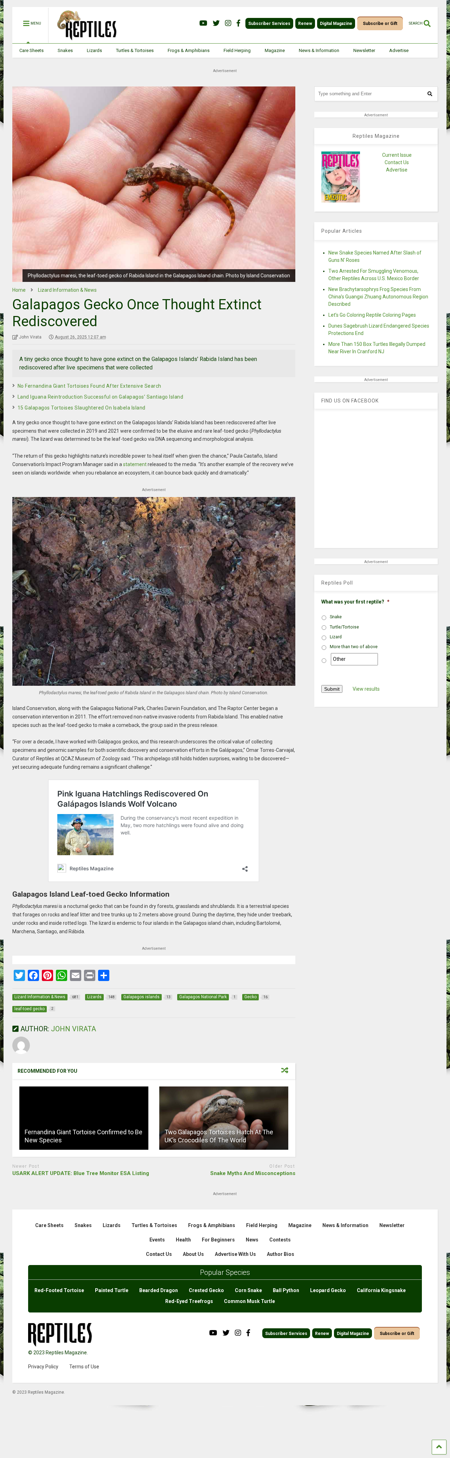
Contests (280, 1240)
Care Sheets (31, 50)
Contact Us (397, 162)
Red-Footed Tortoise (59, 1290)
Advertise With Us (235, 1254)
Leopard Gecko (328, 1290)
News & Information (319, 50)
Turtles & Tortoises (135, 50)
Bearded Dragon (158, 1290)
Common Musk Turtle (249, 1301)
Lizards (94, 50)
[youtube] (203, 23)
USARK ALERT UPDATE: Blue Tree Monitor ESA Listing (80, 1173)
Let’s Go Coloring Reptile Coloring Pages (372, 315)
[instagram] (228, 23)
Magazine (275, 50)
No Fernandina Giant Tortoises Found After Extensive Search (89, 386)
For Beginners (218, 1240)
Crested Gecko (206, 1290)
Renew (305, 23)
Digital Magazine (336, 23)
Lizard (336, 636)
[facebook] (238, 23)
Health (183, 1240)
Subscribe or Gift (380, 23)
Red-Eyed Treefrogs (189, 1301)
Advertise (399, 50)
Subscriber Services (269, 23)
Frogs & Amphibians (189, 50)
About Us (193, 1254)
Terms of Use (84, 1366)
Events (157, 1240)
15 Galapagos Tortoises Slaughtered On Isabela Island (82, 408)
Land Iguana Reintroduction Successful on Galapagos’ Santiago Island (101, 397)
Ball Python (286, 1290)
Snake (336, 616)
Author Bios (280, 1254)
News (252, 1240)
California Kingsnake (381, 1290)
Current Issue (397, 155)
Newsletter (364, 50)
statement (135, 464)
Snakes (65, 50)
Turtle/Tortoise (344, 627)
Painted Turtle (111, 1290)
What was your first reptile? (355, 602)
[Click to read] (83, 1118)
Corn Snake (248, 1290)
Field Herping (237, 50)
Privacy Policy (43, 1366)
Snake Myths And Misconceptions (252, 1173)
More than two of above (354, 646)
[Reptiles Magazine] (84, 39)
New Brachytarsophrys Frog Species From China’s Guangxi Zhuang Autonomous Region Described (378, 296)
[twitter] (216, 23)
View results (366, 689)
